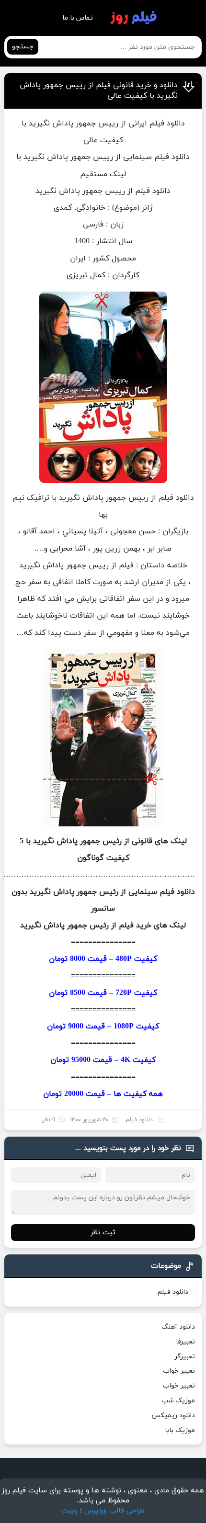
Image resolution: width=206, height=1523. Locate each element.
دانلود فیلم (139, 1120)
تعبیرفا (185, 1341)
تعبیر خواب (179, 1371)
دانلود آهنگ (178, 1326)
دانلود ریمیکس (173, 1415)
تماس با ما (77, 18)
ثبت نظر (103, 1233)
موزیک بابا (180, 1430)
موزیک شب (178, 1400)
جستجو (23, 46)
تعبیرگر (185, 1356)
